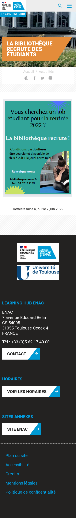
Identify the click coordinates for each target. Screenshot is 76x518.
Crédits (12, 473)
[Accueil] (13, 6)
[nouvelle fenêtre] (38, 252)
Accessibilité (17, 464)
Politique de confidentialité (30, 492)
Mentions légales (21, 483)
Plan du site (16, 455)
